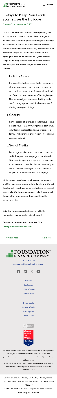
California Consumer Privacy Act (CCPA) (21, 378)
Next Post (48, 238)
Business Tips (9, 25)
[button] (19, 272)
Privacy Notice (46, 378)
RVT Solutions (34, 393)
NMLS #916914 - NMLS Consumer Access (20, 382)
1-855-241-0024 (28, 261)
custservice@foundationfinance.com (28, 264)
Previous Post (10, 238)
